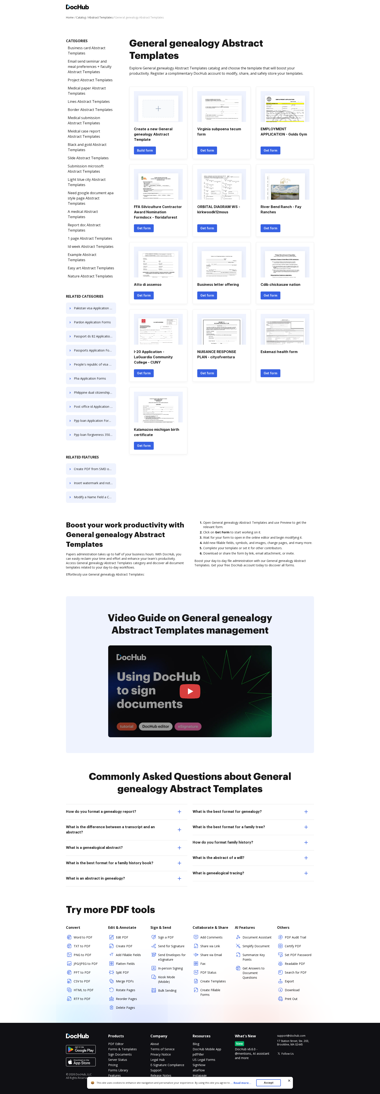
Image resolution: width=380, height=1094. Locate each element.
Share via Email (211, 955)
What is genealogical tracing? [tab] (218, 873)
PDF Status (208, 972)
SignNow (199, 1065)
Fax (202, 964)
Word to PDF (83, 937)
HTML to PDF (83, 990)
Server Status (117, 1060)
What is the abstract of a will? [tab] (218, 858)
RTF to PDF (82, 999)
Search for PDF (296, 972)
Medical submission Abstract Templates (84, 120)
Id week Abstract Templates (90, 246)
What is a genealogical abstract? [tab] (94, 847)
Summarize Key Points (254, 957)
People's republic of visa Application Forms (95, 364)
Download (292, 990)
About (154, 1044)
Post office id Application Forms (95, 406)
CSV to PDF (82, 981)
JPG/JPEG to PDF (86, 964)
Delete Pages (125, 1007)
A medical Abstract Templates (83, 214)
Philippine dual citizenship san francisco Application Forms (95, 392)
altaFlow (199, 1070)
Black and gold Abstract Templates (87, 147)
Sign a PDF (166, 937)
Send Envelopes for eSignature (172, 957)
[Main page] (77, 7)
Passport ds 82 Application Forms (95, 336)
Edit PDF (122, 937)
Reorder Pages (126, 999)
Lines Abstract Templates (89, 101)
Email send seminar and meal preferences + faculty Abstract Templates (89, 66)
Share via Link (210, 946)
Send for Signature (171, 946)
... (240, 1083)
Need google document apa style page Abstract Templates (90, 198)
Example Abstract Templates (82, 257)
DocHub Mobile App (207, 1049)
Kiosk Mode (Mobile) (166, 979)
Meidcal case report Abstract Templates (84, 134)
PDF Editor (116, 1044)
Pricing (113, 1065)
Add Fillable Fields (128, 955)
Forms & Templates (122, 1049)
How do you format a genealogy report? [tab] (101, 811)
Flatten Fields (125, 964)
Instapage (200, 1075)
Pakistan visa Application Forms (95, 308)
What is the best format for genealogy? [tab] (227, 811)
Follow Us (287, 1054)
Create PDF (124, 946)
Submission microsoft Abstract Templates (86, 169)
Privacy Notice (160, 1054)
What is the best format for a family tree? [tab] (229, 827)
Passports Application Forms (94, 350)
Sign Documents (120, 1054)
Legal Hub (157, 1060)
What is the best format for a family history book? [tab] (109, 863)
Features (114, 1075)
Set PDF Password (298, 955)
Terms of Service (162, 1049)
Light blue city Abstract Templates (87, 182)
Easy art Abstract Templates (91, 268)
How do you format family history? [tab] (223, 842)
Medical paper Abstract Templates (87, 91)
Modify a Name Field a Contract (95, 497)
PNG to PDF (82, 955)
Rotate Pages (125, 990)
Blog (196, 1044)
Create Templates (213, 981)
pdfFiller (198, 1054)
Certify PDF (293, 946)
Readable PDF (295, 964)
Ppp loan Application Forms (93, 420)
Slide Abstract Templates (88, 158)
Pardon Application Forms (92, 322)
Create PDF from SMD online (95, 469)
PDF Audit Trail (295, 937)
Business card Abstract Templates (86, 50)
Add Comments (211, 937)
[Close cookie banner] (289, 1080)
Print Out (291, 999)
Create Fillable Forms (210, 992)
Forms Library (118, 1070)
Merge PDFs (125, 981)
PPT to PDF (82, 972)
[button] (190, 691)
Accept (268, 1082)
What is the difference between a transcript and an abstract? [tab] (110, 829)
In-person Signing (170, 968)
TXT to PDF (82, 946)
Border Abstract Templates (90, 109)
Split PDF (122, 972)
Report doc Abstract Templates (84, 228)
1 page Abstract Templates (90, 238)
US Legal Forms (204, 1060)
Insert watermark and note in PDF (95, 483)
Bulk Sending (167, 990)
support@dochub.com (291, 1036)
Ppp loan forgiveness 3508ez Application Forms (95, 435)
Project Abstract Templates (90, 80)
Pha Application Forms (90, 378)
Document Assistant (257, 937)
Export (289, 981)
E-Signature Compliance (167, 1065)
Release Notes (160, 1075)
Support (156, 1070)
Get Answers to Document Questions (254, 973)
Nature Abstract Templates (90, 276)
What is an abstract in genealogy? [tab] (95, 878)
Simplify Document (256, 946)
